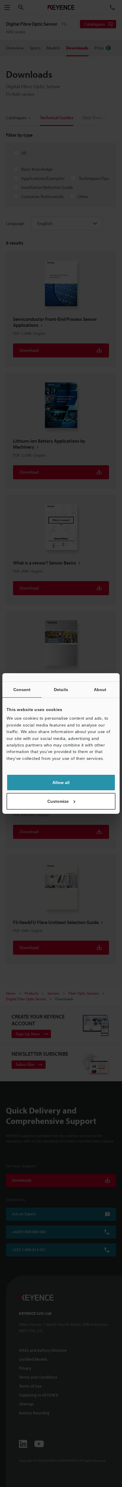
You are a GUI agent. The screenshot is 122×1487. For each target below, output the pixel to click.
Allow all (61, 782)
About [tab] (100, 689)
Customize (58, 801)
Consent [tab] (22, 689)
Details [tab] (61, 689)
